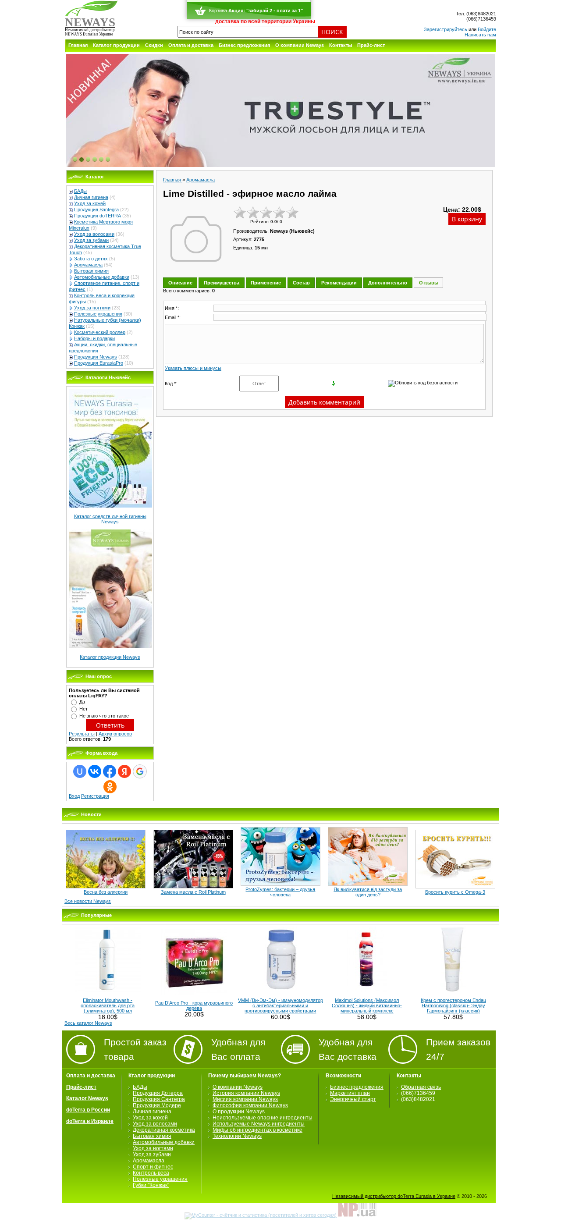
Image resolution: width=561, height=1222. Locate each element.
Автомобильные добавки (101, 277)
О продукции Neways (239, 1111)
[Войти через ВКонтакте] (94, 771)
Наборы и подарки (94, 338)
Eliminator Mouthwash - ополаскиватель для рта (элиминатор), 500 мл (108, 1005)
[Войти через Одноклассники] (110, 786)
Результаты (82, 733)
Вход (74, 796)
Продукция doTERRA (97, 215)
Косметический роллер (99, 332)
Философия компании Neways (250, 1105)
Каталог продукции (116, 45)
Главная (78, 45)
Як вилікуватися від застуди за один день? (368, 892)
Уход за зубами (91, 240)
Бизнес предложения (244, 45)
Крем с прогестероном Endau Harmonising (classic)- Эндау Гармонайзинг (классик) (453, 1005)
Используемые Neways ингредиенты (259, 1124)
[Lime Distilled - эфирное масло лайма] (196, 239)
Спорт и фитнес (153, 1167)
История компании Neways (246, 1093)
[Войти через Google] (140, 771)
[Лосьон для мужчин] (280, 111)
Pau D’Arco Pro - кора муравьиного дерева (194, 1005)
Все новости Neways (87, 901)
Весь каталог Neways (88, 1023)
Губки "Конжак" (151, 1185)
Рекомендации (339, 282)
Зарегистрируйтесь (445, 29)
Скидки (154, 45)
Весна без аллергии (106, 892)
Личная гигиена (91, 197)
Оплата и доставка (190, 45)
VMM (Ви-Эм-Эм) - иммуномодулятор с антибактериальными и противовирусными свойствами (280, 1005)
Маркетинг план (350, 1093)
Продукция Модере (157, 1105)
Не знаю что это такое (104, 715)
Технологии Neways (237, 1136)
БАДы (80, 191)
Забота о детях (91, 258)
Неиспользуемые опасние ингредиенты (262, 1118)
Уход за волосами (94, 234)
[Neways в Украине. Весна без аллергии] (106, 886)
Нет (83, 708)
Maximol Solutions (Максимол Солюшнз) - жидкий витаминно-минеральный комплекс (367, 1005)
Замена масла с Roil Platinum (193, 892)
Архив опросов (115, 733)
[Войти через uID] (79, 771)
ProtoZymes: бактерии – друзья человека (280, 892)
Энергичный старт (353, 1099)
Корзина (218, 10)
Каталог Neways (87, 1098)
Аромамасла (88, 264)
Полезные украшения (98, 313)
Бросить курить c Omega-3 (455, 892)
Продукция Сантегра (159, 1099)
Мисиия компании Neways (245, 1099)
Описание (180, 282)
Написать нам (480, 34)
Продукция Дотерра (158, 1093)
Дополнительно (387, 282)
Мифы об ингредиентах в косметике (257, 1130)
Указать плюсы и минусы (193, 368)
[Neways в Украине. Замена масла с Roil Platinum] (193, 886)
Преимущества (221, 282)
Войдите (487, 29)
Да (82, 701)
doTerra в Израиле (90, 1121)
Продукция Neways (95, 356)
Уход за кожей (90, 203)
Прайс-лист (371, 45)
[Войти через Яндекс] (124, 771)
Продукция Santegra (96, 209)
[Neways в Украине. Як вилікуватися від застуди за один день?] (368, 884)
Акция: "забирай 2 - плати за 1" (265, 10)
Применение (266, 282)
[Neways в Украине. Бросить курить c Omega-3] (455, 886)
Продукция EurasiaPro (98, 363)
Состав (301, 282)
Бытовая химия (91, 271)
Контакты (340, 45)
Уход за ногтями (92, 307)
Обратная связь (421, 1087)
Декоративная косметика (164, 1130)
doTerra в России (88, 1110)
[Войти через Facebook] (109, 771)
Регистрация (95, 796)
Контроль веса (151, 1173)
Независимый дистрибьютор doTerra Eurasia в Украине (393, 1196)
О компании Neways (299, 45)
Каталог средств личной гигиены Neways (110, 519)
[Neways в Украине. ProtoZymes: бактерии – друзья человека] (280, 884)
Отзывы (428, 282)
